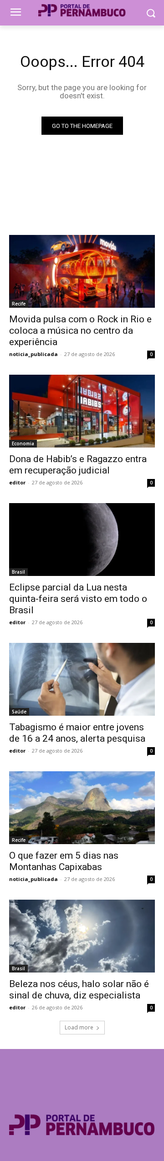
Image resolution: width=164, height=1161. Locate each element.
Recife (19, 303)
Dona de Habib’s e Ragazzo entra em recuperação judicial (78, 464)
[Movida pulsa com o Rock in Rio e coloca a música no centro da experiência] (82, 271)
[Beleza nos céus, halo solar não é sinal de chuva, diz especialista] (82, 936)
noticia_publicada (33, 354)
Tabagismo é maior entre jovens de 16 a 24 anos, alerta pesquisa (77, 733)
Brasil (18, 572)
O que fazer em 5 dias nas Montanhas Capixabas (63, 861)
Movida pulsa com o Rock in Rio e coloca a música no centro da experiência (80, 330)
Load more (79, 1027)
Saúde (19, 711)
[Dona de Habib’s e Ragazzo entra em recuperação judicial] (82, 411)
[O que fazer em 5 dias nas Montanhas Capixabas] (82, 807)
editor (17, 482)
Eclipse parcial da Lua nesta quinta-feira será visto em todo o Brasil (78, 599)
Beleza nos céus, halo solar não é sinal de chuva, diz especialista (79, 989)
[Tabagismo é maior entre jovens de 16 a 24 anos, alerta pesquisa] (82, 679)
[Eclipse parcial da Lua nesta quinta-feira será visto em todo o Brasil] (82, 539)
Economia (23, 443)
